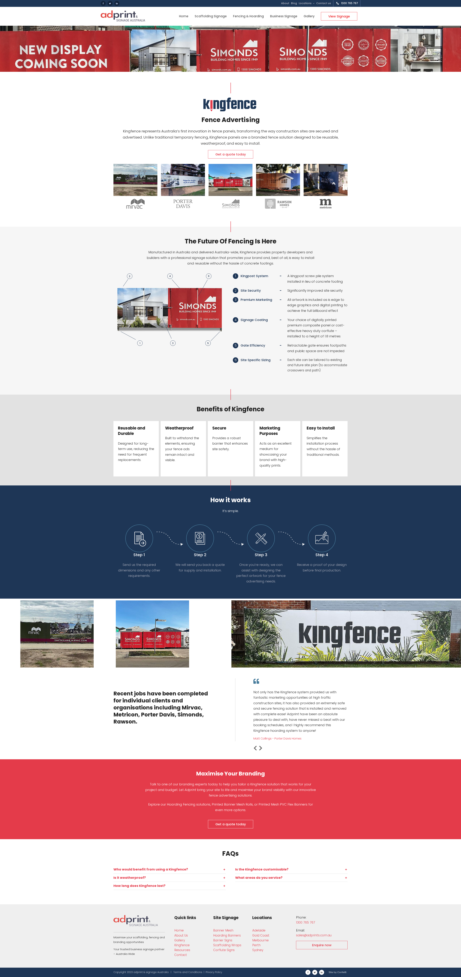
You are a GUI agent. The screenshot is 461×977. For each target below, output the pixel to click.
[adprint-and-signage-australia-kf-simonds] (230, 165)
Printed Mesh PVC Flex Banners (283, 804)
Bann (223, 930)
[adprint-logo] (123, 12)
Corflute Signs (224, 950)
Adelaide (258, 930)
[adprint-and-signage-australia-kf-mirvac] (135, 165)
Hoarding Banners (227, 935)
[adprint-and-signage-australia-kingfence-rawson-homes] (278, 165)
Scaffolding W (227, 945)
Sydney (257, 950)
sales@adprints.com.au (314, 935)
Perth (256, 945)
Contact (180, 955)
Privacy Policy (214, 972)
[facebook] (103, 3)
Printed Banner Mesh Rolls (232, 804)
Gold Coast (260, 935)
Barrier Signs (222, 940)
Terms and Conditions (187, 972)
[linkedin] (116, 3)
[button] (169, 869)
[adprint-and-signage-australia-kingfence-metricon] (326, 165)
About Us (181, 935)
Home (179, 930)
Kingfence (182, 945)
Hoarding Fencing (181, 804)
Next (260, 748)
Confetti (341, 972)
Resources (182, 950)
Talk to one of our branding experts (178, 784)
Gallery (179, 940)
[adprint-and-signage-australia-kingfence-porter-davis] (183, 165)
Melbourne (260, 940)
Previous (255, 748)
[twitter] (110, 3)
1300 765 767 (305, 922)
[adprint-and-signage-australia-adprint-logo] (135, 916)
